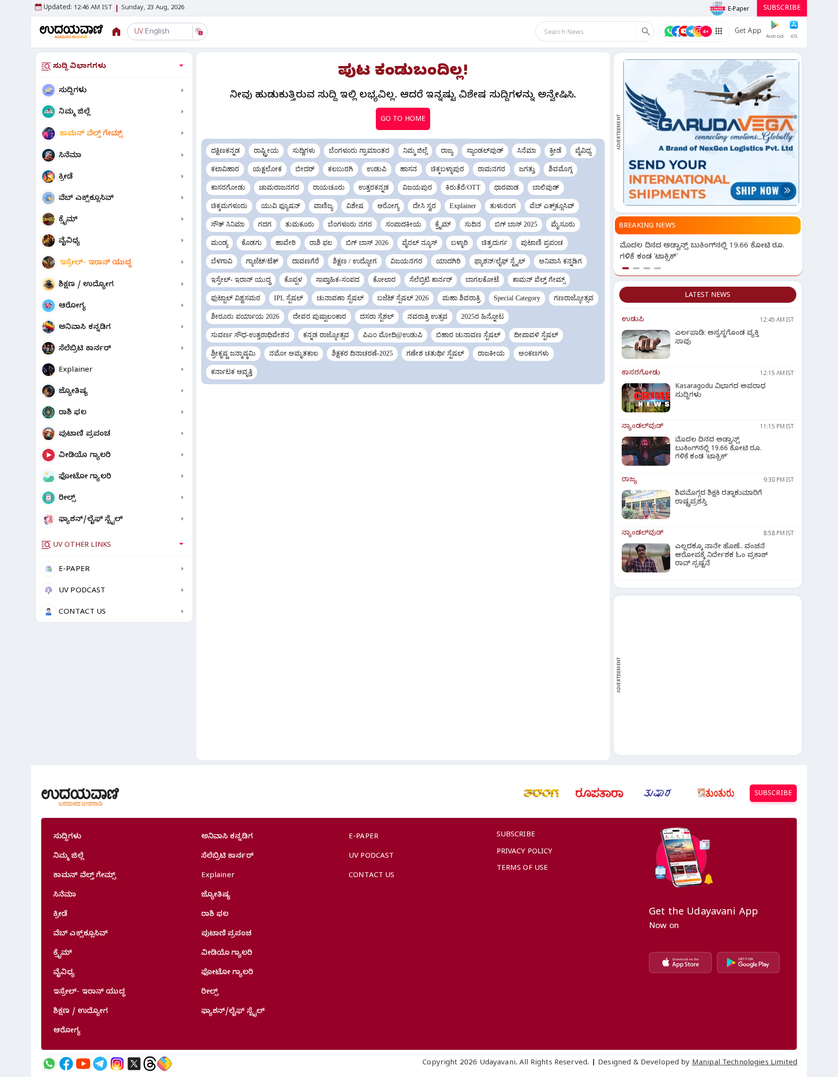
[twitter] (134, 1063)
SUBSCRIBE (782, 9)
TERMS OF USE (522, 869)
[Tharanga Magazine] (541, 793)
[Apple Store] (680, 962)
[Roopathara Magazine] (599, 793)
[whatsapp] (49, 1063)
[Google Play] (748, 962)
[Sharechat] (164, 1063)
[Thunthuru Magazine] (716, 793)
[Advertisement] (711, 675)
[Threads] (150, 1063)
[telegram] (100, 1063)
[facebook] (66, 1063)
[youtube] (83, 1063)
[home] (71, 31)
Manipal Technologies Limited (744, 1063)
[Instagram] (117, 1063)
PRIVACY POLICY (525, 852)
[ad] (711, 132)
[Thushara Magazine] (657, 793)
